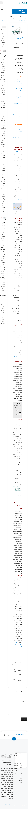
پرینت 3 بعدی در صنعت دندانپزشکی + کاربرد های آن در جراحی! (3, 116)
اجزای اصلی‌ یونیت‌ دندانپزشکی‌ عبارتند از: (16, 292)
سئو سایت (18, 805)
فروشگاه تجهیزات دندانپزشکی (3, 303)
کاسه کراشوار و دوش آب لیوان (15, 311)
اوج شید (13, 805)
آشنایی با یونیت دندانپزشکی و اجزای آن (18, 81)
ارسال (24, 719)
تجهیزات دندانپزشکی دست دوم (18, 200)
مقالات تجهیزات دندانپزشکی (17, 18)
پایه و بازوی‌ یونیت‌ (18, 103)
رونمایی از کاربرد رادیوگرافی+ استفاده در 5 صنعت (2, 138)
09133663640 (8, 805)
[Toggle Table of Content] (18, 285)
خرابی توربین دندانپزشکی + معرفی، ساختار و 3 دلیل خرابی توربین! (3, 65)
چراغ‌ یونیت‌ (19, 108)
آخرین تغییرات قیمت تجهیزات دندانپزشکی (3, 316)
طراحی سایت (24, 805)
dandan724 (21, 45)
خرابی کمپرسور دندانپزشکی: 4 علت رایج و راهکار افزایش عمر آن (2, 103)
